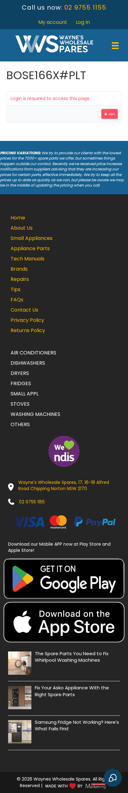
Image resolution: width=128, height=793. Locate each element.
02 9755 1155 (85, 7)
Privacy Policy (27, 320)
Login (112, 114)
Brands (19, 269)
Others (20, 424)
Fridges (21, 383)
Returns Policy (28, 330)
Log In (83, 22)
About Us (22, 228)
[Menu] (115, 45)
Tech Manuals (27, 258)
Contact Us (24, 309)
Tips (16, 289)
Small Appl (25, 393)
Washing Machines (35, 414)
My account (52, 22)
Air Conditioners (33, 352)
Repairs (20, 279)
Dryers (20, 373)
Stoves (20, 404)
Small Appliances (32, 238)
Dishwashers (28, 363)
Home (18, 217)
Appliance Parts (30, 248)
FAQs (17, 299)
